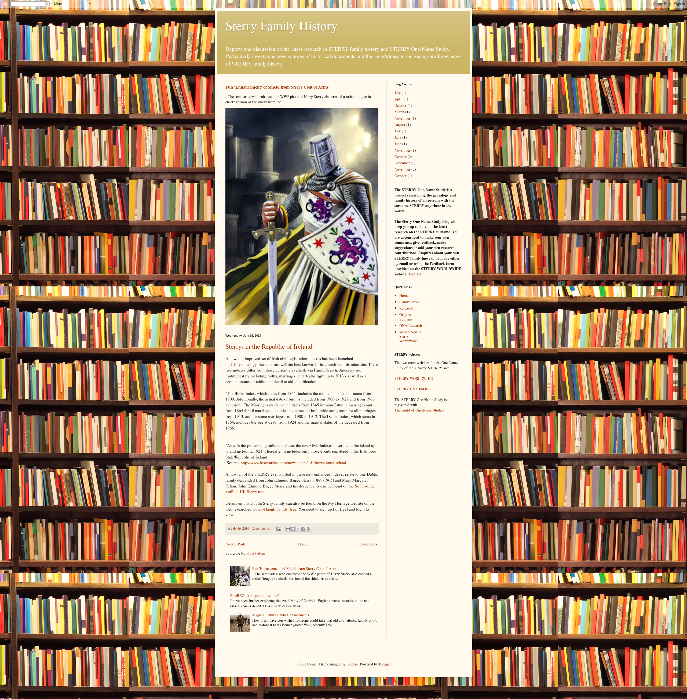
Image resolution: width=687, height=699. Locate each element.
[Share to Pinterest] (308, 528)
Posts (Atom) (256, 553)
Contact (415, 274)
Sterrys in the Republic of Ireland (268, 346)
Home (302, 544)
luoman (352, 664)
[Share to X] (298, 528)
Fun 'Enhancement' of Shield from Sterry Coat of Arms (276, 87)
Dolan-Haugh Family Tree (274, 509)
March (399, 111)
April (398, 98)
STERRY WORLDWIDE (413, 378)
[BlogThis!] (293, 528)
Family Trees (409, 301)
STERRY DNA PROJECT (414, 388)
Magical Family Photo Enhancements (280, 614)
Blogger (385, 664)
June (397, 137)
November (402, 118)
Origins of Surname (407, 317)
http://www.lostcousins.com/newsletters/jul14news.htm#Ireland (293, 462)
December (402, 162)
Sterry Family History (281, 25)
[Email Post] (278, 528)
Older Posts (368, 544)
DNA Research (410, 325)
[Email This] (288, 528)
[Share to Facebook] (303, 528)
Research (406, 308)
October (400, 105)
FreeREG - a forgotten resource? (255, 595)
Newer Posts (236, 544)
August (399, 124)
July (397, 92)
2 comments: (262, 528)
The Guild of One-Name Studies (419, 410)
